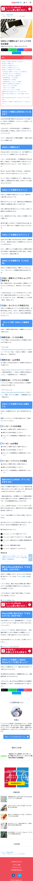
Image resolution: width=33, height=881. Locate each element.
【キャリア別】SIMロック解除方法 (12, 75)
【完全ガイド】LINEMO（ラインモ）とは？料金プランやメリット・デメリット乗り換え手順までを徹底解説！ (15, 557)
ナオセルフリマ (5, 630)
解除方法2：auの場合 (10, 79)
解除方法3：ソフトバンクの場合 (13, 81)
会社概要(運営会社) (16, 870)
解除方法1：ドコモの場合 (11, 77)
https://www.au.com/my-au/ (15, 370)
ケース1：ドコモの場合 (11, 85)
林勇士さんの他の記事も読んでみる (15, 737)
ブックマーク (17, 52)
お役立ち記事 (9, 14)
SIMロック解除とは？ (8, 63)
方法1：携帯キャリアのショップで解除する (16, 71)
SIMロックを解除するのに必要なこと (12, 83)
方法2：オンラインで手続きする (13, 73)
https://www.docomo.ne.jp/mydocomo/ (14, 349)
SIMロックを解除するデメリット (11, 67)
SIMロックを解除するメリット (10, 65)
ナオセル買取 (21, 576)
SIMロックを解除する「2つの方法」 (12, 69)
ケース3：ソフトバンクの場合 (12, 89)
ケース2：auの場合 (10, 87)
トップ (2, 14)
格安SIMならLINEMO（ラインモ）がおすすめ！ (15, 91)
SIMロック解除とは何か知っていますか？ (13, 61)
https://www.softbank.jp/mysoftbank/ (13, 392)
